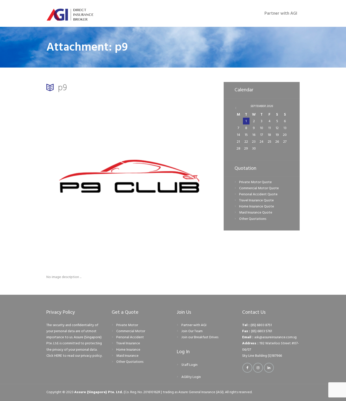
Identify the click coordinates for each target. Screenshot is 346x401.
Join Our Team (192, 331)
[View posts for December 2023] (238, 108)
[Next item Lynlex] (173, 180)
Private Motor (127, 325)
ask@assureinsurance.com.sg (275, 337)
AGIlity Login (191, 377)
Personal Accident (130, 337)
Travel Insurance (128, 343)
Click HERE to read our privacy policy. (74, 356)
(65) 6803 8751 (261, 325)
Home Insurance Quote (256, 206)
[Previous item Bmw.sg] (88, 180)
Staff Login (189, 365)
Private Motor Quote (255, 182)
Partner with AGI (193, 325)
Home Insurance (128, 350)
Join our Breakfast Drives (199, 337)
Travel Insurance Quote (256, 200)
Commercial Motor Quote (259, 188)
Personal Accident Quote (258, 194)
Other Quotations (252, 219)
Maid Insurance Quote (255, 213)
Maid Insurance (127, 356)
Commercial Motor (130, 331)
